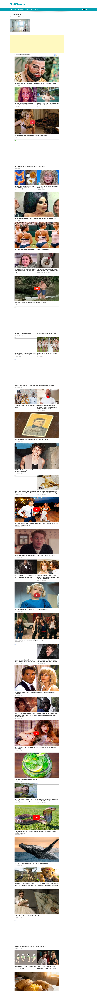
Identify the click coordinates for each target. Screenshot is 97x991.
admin (20, 16)
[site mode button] (83, 9)
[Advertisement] (37, 44)
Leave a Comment (27, 16)
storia (15, 9)
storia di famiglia (29, 9)
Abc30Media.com (18, 4)
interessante (20, 9)
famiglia (36, 9)
